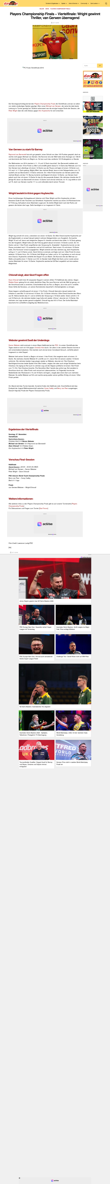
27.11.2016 (56, 23)
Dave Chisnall (14, 280)
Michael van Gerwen (53, 106)
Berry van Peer (62, 388)
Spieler (63, 3)
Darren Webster (14, 345)
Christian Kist (39, 347)
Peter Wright (13, 111)
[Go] (100, 66)
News (47, 9)
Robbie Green (14, 282)
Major (42, 9)
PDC (56, 345)
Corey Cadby (49, 388)
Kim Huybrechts (44, 111)
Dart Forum (44, 508)
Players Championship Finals (60, 9)
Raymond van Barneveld (17, 154)
